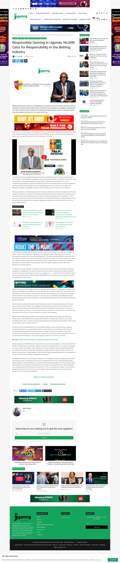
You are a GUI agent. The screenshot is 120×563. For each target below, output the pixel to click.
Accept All (113, 559)
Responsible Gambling (23, 35)
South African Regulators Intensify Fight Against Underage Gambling (97, 102)
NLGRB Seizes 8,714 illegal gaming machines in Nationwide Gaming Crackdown (32, 224)
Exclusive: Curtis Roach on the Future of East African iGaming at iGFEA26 (98, 56)
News (31, 13)
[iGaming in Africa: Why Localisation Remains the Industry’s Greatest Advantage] (97, 478)
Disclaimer (102, 544)
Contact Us (40, 534)
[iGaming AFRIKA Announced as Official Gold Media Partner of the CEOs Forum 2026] (84, 49)
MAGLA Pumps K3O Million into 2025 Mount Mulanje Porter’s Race (38, 339)
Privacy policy (95, 544)
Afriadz (85, 542)
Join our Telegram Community (45, 377)
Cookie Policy (98, 559)
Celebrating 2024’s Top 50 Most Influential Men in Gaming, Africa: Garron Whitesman (21, 487)
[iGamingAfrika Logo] (20, 16)
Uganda (44, 38)
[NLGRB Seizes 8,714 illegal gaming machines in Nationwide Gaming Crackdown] (16, 224)
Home (15, 35)
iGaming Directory (35, 19)
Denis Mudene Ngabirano (32, 384)
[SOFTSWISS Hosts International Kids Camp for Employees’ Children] (84, 41)
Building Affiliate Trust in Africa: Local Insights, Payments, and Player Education (64, 224)
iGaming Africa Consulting (52, 19)
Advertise (39, 522)
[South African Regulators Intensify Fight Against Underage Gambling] (84, 102)
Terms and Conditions (85, 544)
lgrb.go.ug (51, 273)
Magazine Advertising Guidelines (45, 524)
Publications (82, 13)
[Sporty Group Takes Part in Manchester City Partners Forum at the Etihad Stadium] (48, 478)
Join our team (40, 529)
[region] (60, 558)
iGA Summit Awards (57, 13)
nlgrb (46, 384)
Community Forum (84, 19)
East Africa (20, 38)
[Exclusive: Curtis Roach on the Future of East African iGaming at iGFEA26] (84, 57)
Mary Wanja (18, 56)
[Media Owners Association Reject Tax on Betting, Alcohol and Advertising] (72, 478)
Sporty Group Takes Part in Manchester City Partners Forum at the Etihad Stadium (48, 487)
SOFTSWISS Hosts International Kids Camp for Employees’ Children (99, 40)
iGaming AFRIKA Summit (43, 13)
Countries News (70, 13)
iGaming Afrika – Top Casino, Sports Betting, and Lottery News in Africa (33, 544)
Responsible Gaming (58, 384)
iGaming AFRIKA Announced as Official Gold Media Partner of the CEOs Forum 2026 (98, 48)
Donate (39, 532)
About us (39, 519)
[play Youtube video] (44, 157)
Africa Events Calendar (70, 19)
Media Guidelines (41, 527)
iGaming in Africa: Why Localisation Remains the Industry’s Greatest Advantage (96, 487)
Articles (14, 38)
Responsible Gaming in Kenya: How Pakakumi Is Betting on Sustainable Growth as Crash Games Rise (33, 212)
